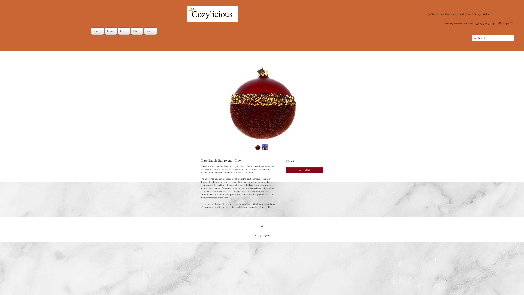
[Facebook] (493, 23)
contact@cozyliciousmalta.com (459, 24)
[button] (124, 31)
